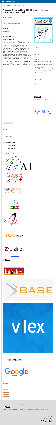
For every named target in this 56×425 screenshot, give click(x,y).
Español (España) (7, 134)
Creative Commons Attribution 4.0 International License (43, 101)
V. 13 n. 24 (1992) (16, 5)
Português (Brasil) (7, 136)
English (5, 131)
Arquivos (9, 5)
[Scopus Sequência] (13, 196)
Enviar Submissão (8, 123)
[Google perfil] (14, 182)
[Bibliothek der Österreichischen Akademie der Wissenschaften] (11, 263)
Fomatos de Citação (39, 72)
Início (4, 5)
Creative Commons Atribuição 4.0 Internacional (36, 409)
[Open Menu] (2, 1)
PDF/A (37, 47)
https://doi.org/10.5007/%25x (12, 23)
